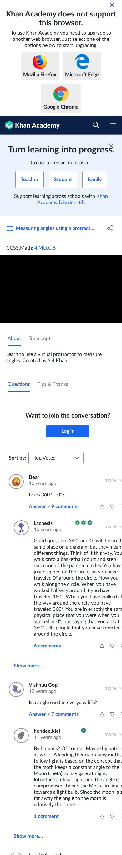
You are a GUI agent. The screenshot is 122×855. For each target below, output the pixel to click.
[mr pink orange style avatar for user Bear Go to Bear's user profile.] (15, 481)
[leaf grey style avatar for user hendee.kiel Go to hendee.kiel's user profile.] (20, 735)
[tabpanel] (61, 355)
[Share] (110, 228)
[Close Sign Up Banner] (110, 146)
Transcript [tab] (40, 338)
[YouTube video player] (61, 289)
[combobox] (56, 458)
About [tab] (14, 338)
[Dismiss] (112, 5)
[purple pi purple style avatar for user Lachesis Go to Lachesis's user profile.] (20, 527)
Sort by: (17, 458)
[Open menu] (113, 125)
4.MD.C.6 (45, 247)
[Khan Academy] (30, 125)
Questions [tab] (19, 384)
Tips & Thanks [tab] (53, 384)
